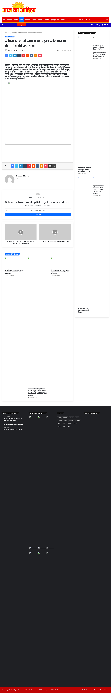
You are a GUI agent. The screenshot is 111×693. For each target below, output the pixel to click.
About (59, 417)
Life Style (77, 420)
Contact (106, 690)
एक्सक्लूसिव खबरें (55, 20)
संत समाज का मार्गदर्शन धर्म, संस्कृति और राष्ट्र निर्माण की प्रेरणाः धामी (84, 169)
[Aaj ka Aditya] (19, 8)
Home (8, 33)
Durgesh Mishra (12, 50)
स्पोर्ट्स (62, 20)
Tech (64, 423)
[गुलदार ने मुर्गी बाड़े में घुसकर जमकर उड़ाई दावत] (42, 617)
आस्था (21, 20)
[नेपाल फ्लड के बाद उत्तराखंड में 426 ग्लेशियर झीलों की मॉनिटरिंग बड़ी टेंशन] (50, 549)
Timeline (70, 423)
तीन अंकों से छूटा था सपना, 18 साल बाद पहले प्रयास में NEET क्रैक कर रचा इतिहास (60, 271)
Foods (65, 420)
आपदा (64, 426)
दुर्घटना (34, 20)
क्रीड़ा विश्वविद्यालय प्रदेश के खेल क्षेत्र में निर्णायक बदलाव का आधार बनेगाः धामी (14, 271)
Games (71, 420)
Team (59, 423)
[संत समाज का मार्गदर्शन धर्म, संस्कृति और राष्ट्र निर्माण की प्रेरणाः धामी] (84, 101)
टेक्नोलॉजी (27, 20)
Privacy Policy (98, 690)
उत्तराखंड (9, 20)
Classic (71, 417)
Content (60, 420)
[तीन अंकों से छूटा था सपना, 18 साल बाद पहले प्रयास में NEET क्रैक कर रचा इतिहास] (61, 263)
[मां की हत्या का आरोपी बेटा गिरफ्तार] (50, 554)
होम (4, 20)
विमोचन (69, 426)
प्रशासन (40, 20)
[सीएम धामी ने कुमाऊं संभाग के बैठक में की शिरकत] (84, 242)
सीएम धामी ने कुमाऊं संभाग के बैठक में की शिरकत (83, 310)
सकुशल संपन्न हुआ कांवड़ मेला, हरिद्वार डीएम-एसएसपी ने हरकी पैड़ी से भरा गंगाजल (98, 189)
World (59, 426)
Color (77, 417)
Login (69, 20)
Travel (75, 423)
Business (65, 417)
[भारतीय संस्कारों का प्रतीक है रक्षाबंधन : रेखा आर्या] (33, 549)
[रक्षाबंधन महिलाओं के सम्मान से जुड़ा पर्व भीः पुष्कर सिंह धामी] (42, 549)
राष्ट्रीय (16, 20)
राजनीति (47, 20)
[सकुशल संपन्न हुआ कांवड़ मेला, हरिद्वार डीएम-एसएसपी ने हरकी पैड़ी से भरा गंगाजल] (99, 180)
